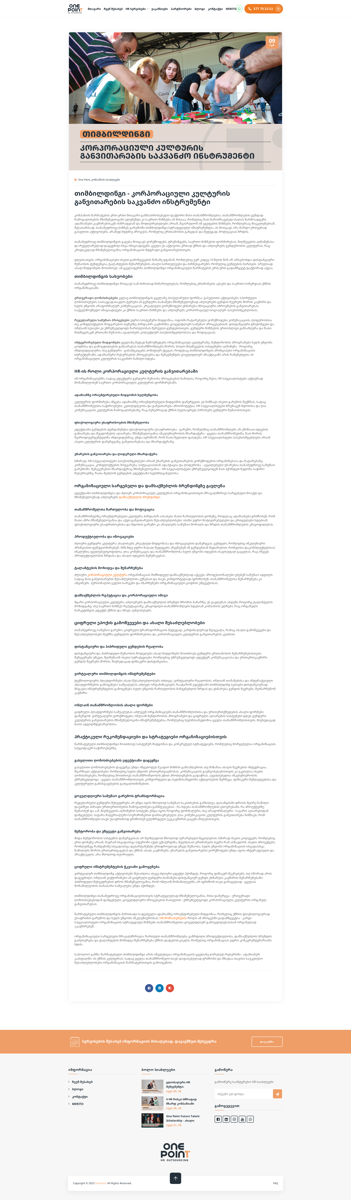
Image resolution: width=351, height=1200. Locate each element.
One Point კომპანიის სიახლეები (99, 179)
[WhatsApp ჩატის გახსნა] (239, 8)
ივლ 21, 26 (173, 1125)
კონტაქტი (215, 9)
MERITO (231, 9)
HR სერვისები (136, 9)
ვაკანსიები (159, 9)
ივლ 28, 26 (173, 1108)
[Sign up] (277, 1093)
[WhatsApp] (250, 1119)
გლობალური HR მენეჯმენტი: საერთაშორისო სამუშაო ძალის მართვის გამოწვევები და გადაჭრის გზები (185, 1084)
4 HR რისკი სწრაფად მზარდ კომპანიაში (181, 1101)
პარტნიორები (181, 9)
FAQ (275, 1183)
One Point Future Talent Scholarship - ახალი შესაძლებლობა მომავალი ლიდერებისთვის (186, 1118)
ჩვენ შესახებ (113, 9)
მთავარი (94, 9)
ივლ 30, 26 (173, 1091)
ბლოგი (200, 9)
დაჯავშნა (267, 1041)
